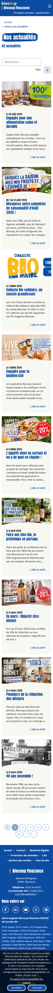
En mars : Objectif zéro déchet (23, 618)
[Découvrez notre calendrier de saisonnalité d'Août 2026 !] (26, 181)
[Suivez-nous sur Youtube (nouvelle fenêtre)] (25, 910)
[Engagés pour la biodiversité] (26, 349)
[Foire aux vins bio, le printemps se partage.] (26, 512)
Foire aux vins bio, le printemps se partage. (23, 537)
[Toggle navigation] (49, 7)
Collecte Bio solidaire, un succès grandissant (24, 292)
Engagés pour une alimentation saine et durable (23, 122)
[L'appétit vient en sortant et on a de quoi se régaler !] (26, 430)
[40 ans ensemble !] (26, 753)
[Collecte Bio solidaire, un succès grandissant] (26, 267)
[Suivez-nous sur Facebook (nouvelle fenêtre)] (5, 910)
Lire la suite (39, 157)
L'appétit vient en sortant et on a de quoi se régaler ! (26, 455)
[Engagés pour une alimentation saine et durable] (26, 95)
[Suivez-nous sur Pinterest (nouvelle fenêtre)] (46, 910)
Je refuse (16, 987)
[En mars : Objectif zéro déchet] (26, 593)
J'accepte (37, 987)
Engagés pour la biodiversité (23, 373)
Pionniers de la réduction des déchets (24, 696)
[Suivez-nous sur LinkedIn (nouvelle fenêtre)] (15, 910)
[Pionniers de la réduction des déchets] (26, 671)
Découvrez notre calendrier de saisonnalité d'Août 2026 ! (26, 208)
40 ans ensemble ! (19, 776)
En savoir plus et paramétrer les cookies (26, 980)
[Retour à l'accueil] (9, 3)
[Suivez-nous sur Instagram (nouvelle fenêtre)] (36, 910)
